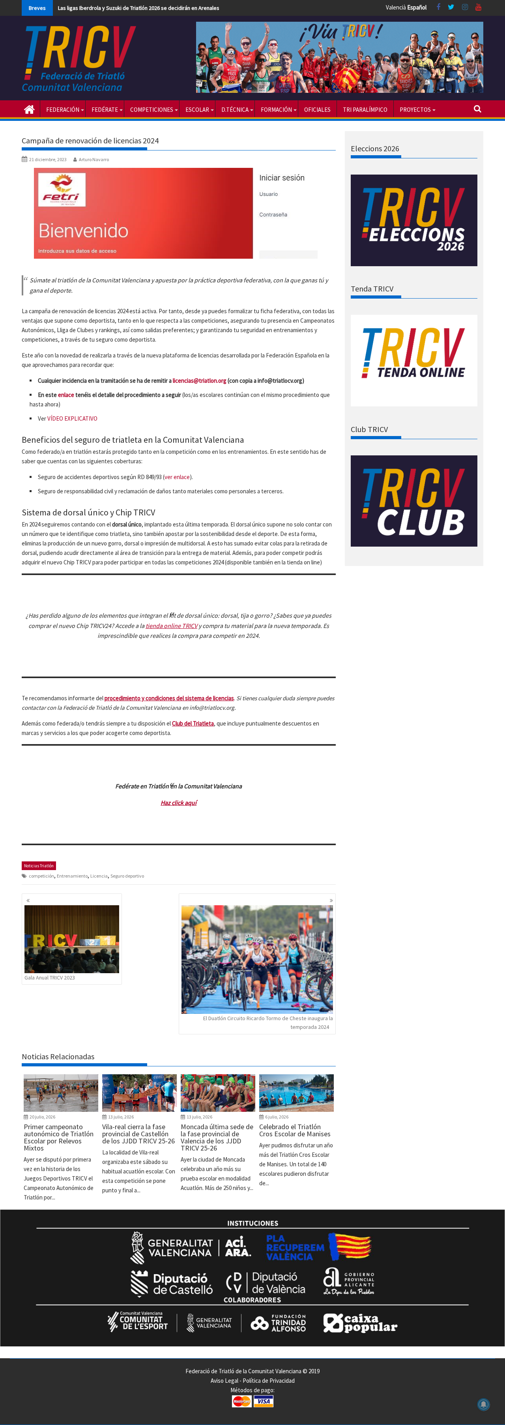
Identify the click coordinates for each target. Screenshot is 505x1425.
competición (41, 876)
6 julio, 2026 (276, 1117)
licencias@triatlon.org (199, 380)
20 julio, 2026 (42, 1117)
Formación (276, 109)
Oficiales (317, 109)
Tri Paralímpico (365, 109)
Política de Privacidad (269, 1380)
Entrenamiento (72, 876)
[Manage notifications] (483, 1404)
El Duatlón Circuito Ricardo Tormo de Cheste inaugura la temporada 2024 (268, 1022)
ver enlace (177, 477)
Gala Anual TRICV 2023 (49, 977)
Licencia (99, 876)
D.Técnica (235, 109)
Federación (62, 109)
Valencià (396, 7)
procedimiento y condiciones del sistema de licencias (169, 698)
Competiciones (151, 109)
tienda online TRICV (171, 626)
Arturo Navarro (94, 159)
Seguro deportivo (127, 876)
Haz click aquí (178, 802)
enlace (66, 395)
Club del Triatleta (193, 723)
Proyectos (415, 109)
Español (416, 7)
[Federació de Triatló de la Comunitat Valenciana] (29, 108)
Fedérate (105, 109)
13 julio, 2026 (121, 1117)
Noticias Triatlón (39, 866)
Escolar (197, 109)
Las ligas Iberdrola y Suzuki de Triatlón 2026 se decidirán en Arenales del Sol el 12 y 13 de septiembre (177, 7)
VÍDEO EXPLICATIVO (72, 418)
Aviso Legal (224, 1380)
